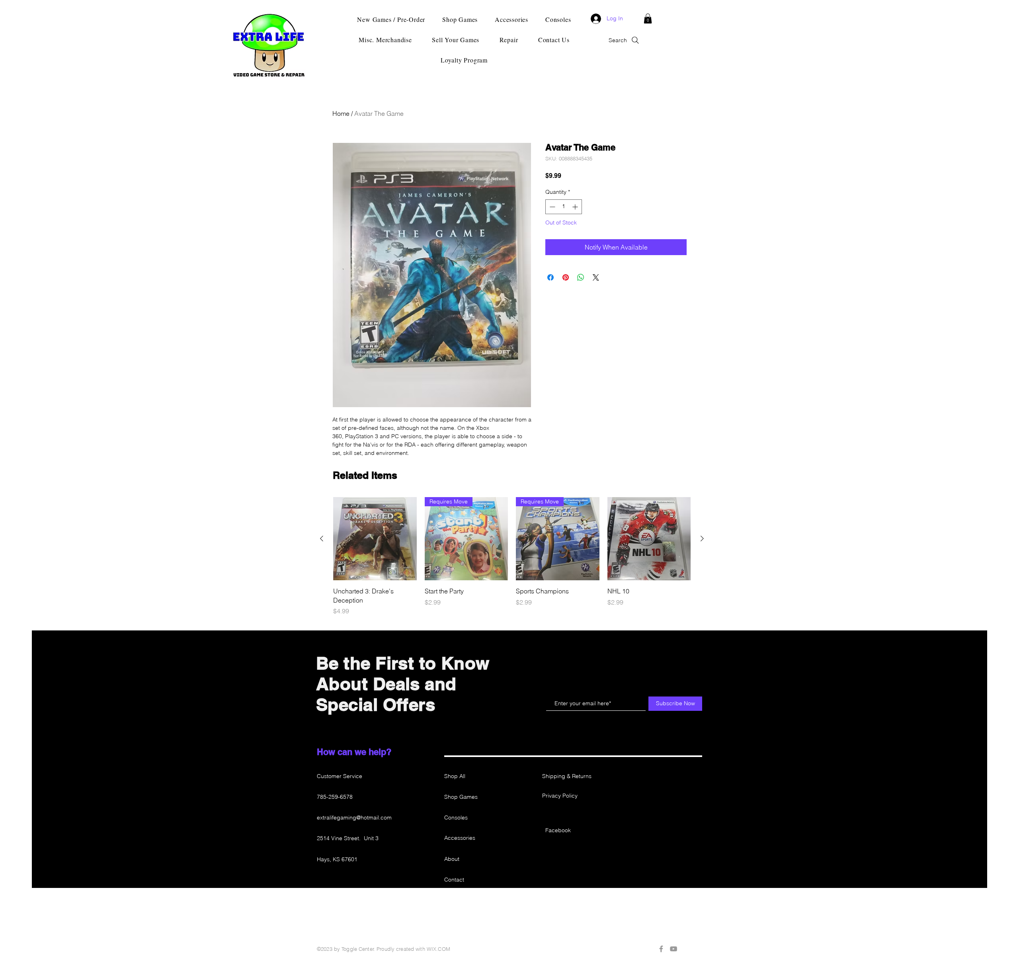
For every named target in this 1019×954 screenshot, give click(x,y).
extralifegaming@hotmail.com (354, 817)
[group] (512, 556)
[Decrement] (551, 207)
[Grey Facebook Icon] (661, 948)
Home (340, 113)
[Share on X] (596, 277)
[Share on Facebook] (550, 277)
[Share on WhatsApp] (581, 277)
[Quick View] (375, 539)
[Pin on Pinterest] (565, 277)
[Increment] (576, 207)
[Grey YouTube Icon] (673, 948)
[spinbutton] (563, 207)
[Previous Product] (321, 538)
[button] (648, 18)
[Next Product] (702, 538)
